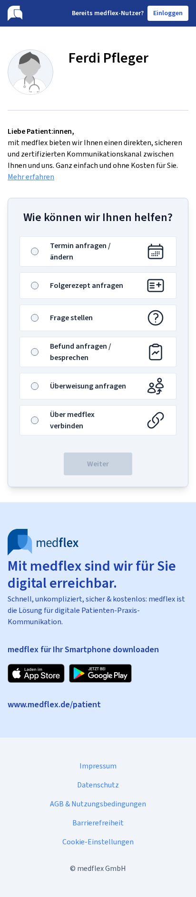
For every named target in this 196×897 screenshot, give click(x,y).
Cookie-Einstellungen (98, 842)
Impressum (98, 766)
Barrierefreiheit (98, 823)
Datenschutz (98, 785)
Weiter (98, 464)
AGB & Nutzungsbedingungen (98, 804)
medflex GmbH (101, 868)
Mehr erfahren (31, 177)
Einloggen (168, 13)
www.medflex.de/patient (54, 704)
